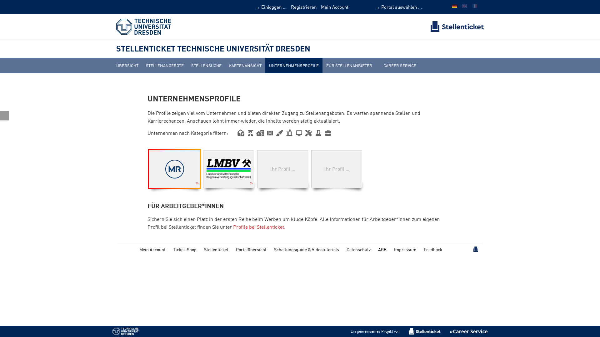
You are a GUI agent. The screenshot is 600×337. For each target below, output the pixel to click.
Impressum (405, 249)
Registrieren (304, 7)
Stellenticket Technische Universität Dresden (213, 48)
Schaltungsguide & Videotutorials (306, 249)
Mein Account (334, 7)
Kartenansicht (245, 65)
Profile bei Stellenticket (258, 227)
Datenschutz (359, 249)
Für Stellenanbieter (349, 65)
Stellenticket (216, 249)
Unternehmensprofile (294, 65)
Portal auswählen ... (401, 7)
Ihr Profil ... (282, 169)
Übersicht (127, 65)
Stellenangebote (165, 65)
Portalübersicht (251, 249)
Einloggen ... (274, 7)
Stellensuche (206, 65)
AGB (382, 249)
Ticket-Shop (185, 249)
